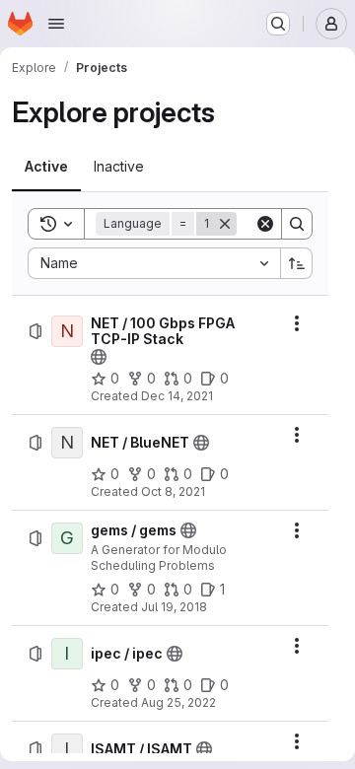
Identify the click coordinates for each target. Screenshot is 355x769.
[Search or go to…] (278, 23)
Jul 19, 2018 (174, 606)
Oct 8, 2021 (173, 491)
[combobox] (154, 263)
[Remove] (225, 224)
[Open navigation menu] (56, 23)
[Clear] (265, 224)
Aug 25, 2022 (178, 702)
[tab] (46, 166)
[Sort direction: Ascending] (297, 263)
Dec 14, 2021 (177, 395)
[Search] (297, 224)
